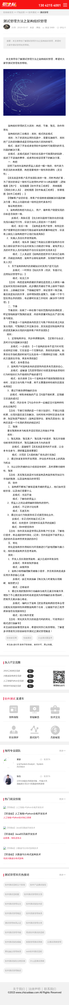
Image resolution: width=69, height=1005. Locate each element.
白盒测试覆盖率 (45, 638)
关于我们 (19, 989)
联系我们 (50, 989)
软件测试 (32, 12)
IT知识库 (21, 12)
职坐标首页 (8, 12)
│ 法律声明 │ (34, 989)
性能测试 (27, 638)
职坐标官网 (12, 638)
